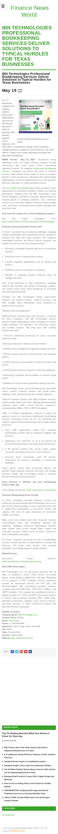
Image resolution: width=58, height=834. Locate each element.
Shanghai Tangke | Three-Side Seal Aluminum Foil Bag (27, 766)
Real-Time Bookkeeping (23, 188)
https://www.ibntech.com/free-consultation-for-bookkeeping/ (28, 222)
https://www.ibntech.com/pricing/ (41, 490)
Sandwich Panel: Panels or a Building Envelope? (25, 761)
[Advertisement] (29, 692)
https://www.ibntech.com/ (22, 638)
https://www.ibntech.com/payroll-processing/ (21, 561)
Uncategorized (8, 815)
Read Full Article (10, 740)
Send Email (14, 620)
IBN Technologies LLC (28, 615)
